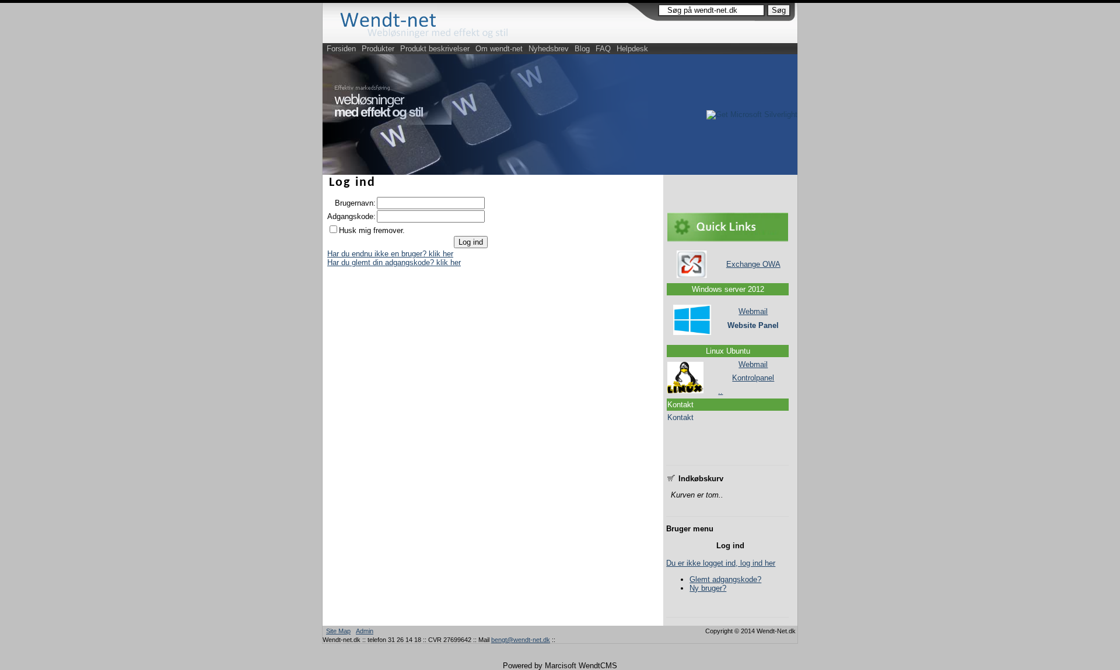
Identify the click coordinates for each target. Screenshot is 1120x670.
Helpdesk (632, 48)
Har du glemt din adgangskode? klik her (394, 262)
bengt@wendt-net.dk (520, 639)
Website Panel (753, 325)
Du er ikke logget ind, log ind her (720, 563)
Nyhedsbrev (548, 48)
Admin (364, 630)
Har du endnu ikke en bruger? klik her (390, 253)
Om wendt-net (499, 48)
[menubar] (487, 48)
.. (720, 391)
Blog (582, 48)
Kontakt (680, 417)
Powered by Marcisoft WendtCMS (560, 665)
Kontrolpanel (753, 377)
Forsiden (341, 48)
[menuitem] (341, 48)
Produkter (378, 48)
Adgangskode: (351, 216)
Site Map (338, 630)
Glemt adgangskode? (725, 579)
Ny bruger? (708, 588)
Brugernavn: (355, 203)
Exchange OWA (753, 264)
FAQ (603, 48)
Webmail (753, 311)
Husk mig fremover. (372, 230)
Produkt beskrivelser (435, 48)
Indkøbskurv (699, 478)
